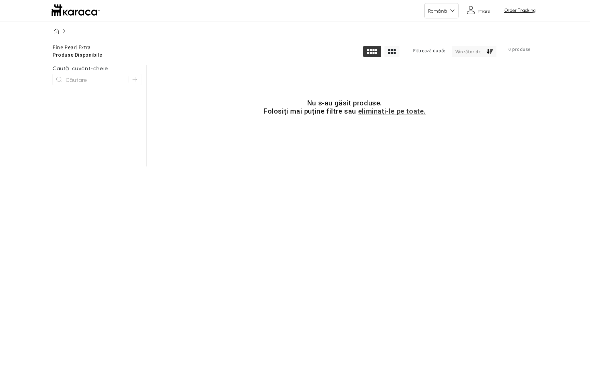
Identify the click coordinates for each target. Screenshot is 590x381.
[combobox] (94, 79)
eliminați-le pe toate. (392, 111)
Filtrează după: (429, 50)
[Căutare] (134, 79)
